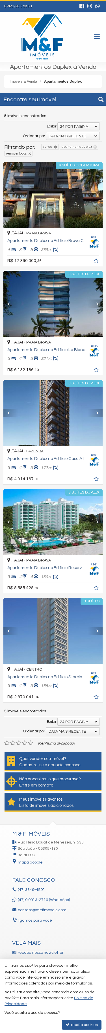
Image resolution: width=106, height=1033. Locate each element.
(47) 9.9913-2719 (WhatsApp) (44, 900)
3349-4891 (31, 890)
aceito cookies (84, 1025)
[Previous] (10, 195)
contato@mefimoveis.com (42, 910)
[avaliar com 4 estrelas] (24, 743)
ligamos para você (35, 920)
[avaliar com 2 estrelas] (13, 743)
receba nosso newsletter (41, 953)
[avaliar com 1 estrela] (7, 743)
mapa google (30, 862)
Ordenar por (34, 136)
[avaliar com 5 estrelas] (30, 743)
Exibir (52, 126)
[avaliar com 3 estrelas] (18, 743)
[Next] (95, 195)
